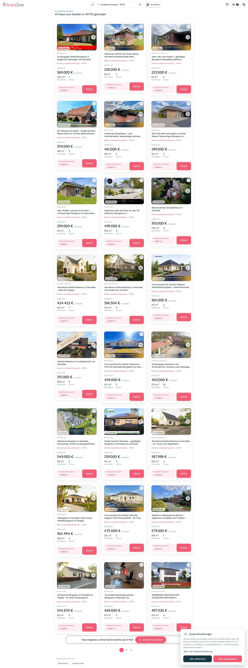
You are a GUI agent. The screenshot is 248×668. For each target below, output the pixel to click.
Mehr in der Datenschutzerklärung (198, 651)
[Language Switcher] (243, 4)
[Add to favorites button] (94, 26)
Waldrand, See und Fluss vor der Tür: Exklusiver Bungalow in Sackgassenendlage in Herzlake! (122, 212)
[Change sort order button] (92, 4)
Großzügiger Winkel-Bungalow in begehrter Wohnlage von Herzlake (74, 58)
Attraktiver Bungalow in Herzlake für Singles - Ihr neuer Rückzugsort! (75, 596)
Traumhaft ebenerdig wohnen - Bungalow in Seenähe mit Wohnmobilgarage (119, 596)
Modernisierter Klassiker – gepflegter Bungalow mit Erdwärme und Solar (122, 442)
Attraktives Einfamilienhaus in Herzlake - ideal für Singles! (76, 288)
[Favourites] (227, 4)
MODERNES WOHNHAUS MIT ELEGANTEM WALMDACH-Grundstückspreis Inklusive (165, 596)
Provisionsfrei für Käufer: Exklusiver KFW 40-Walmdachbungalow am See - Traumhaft (123, 366)
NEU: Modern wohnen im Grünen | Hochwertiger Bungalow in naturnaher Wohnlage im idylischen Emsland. (75, 212)
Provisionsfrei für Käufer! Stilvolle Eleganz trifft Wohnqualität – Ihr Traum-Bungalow (123, 517)
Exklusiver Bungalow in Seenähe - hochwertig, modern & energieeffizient (76, 442)
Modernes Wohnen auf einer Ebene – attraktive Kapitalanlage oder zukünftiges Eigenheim (122, 55)
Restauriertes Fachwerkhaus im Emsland (167, 209)
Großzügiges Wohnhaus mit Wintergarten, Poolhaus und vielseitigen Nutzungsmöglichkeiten (171, 366)
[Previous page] (116, 650)
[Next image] (93, 37)
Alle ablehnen (198, 658)
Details (89, 89)
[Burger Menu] (235, 4)
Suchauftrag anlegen (152, 639)
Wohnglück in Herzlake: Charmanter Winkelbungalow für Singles (74, 519)
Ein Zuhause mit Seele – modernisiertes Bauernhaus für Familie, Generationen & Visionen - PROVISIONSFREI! (76, 132)
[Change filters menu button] (140, 4)
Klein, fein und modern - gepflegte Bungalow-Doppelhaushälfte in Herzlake (168, 58)
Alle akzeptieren (227, 658)
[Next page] (131, 650)
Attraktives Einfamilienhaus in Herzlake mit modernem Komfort (123, 288)
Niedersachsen (78, 663)
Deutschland (63, 663)
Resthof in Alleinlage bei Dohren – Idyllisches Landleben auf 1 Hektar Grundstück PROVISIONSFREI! (168, 517)
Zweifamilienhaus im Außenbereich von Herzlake (76, 362)
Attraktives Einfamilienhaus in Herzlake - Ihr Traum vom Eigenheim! (171, 442)
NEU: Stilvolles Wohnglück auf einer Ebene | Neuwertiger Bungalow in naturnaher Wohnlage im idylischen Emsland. (169, 135)
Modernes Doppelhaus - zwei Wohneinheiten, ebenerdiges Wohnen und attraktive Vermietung (122, 135)
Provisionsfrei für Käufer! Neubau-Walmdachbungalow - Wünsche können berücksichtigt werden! (171, 286)
